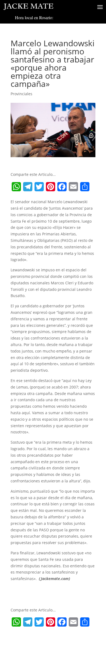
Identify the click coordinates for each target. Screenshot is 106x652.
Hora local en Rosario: (34, 17)
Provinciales (21, 93)
